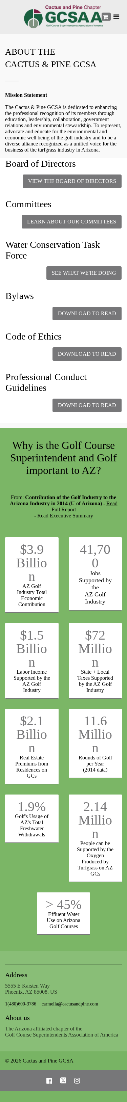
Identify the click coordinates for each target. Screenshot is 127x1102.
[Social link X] (63, 1081)
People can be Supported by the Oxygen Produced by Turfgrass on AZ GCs (95, 858)
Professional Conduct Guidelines (46, 382)
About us (17, 1017)
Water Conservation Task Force (52, 250)
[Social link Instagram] (77, 1081)
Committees (28, 204)
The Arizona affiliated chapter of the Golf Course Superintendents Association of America (61, 1032)
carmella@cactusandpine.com (70, 1003)
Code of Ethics (33, 336)
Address (16, 974)
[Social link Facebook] (49, 1081)
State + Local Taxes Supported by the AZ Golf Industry (95, 681)
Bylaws (19, 296)
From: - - (64, 506)
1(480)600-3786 (20, 1003)
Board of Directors (40, 163)
